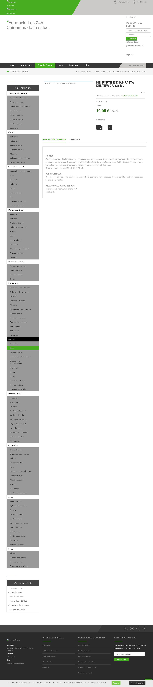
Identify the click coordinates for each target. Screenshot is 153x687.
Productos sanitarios (18, 536)
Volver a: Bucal (101, 101)
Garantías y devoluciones (18, 605)
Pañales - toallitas (17, 437)
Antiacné (13, 214)
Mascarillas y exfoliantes (19, 249)
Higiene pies (14, 368)
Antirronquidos (15, 502)
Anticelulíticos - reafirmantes (20, 171)
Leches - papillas (16, 115)
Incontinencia (15, 532)
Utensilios (13, 258)
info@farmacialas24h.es (15, 663)
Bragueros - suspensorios (19, 454)
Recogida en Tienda (16, 610)
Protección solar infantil (19, 566)
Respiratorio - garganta (19, 322)
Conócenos (26, 65)
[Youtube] (144, 628)
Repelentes (14, 540)
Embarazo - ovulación (18, 420)
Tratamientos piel (16, 206)
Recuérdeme (133, 42)
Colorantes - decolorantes (20, 158)
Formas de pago (15, 588)
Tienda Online (45, 65)
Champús (13, 154)
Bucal (103, 71)
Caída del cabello (16, 150)
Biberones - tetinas (17, 102)
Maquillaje (14, 245)
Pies (11, 197)
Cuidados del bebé (17, 415)
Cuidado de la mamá (18, 411)
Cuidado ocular (16, 519)
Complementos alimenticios (20, 107)
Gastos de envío (15, 593)
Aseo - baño (14, 344)
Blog (60, 65)
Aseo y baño (14, 402)
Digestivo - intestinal (17, 301)
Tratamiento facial (17, 253)
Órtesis (13, 484)
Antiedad (13, 219)
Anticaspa (14, 137)
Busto (12, 176)
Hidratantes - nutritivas (18, 227)
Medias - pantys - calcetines (20, 471)
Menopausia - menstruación (20, 309)
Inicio (12, 65)
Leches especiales (16, 119)
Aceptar (116, 683)
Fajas (12, 467)
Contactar (74, 65)
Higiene (96, 71)
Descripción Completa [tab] (54, 139)
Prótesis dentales (16, 385)
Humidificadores (16, 428)
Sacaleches (14, 128)
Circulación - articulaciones (20, 288)
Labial (12, 236)
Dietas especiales (16, 275)
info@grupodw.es (124, 2)
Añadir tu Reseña (103, 96)
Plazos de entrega (15, 597)
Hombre (13, 232)
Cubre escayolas (16, 463)
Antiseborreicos (16, 145)
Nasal (12, 376)
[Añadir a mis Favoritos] (98, 127)
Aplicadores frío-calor (18, 506)
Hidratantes (14, 184)
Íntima (12, 372)
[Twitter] (132, 628)
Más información (137, 683)
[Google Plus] (138, 628)
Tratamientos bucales (18, 389)
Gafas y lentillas (16, 527)
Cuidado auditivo (16, 514)
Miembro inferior (16, 476)
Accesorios (14, 398)
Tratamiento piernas (17, 201)
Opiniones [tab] (75, 139)
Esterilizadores (15, 111)
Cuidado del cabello (17, 163)
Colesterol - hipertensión (19, 292)
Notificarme (100, 120)
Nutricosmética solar (18, 558)
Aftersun (13, 553)
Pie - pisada (14, 489)
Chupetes (13, 407)
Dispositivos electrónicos (19, 523)
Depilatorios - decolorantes (20, 357)
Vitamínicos (14, 335)
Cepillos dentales (16, 352)
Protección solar (16, 562)
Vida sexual (14, 331)
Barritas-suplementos (18, 266)
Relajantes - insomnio (18, 318)
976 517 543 (11, 656)
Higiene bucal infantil (18, 424)
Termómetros (15, 441)
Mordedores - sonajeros (19, 433)
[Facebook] (126, 628)
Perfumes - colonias (17, 381)
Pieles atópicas (15, 193)
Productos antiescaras (18, 493)
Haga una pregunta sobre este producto (61, 83)
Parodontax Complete (141, 82)
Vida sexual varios (17, 545)
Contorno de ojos (16, 223)
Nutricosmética (16, 314)
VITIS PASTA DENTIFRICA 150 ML (143, 82)
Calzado (13, 458)
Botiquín (13, 510)
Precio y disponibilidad (17, 601)
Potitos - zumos (16, 124)
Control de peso (16, 270)
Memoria (13, 305)
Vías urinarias (15, 327)
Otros (12, 279)
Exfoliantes (14, 180)
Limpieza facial (15, 240)
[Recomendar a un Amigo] (109, 127)
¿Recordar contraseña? (135, 45)
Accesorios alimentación (19, 98)
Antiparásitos (15, 141)
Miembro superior (16, 480)
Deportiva (14, 296)
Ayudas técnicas (16, 450)
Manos (12, 188)
